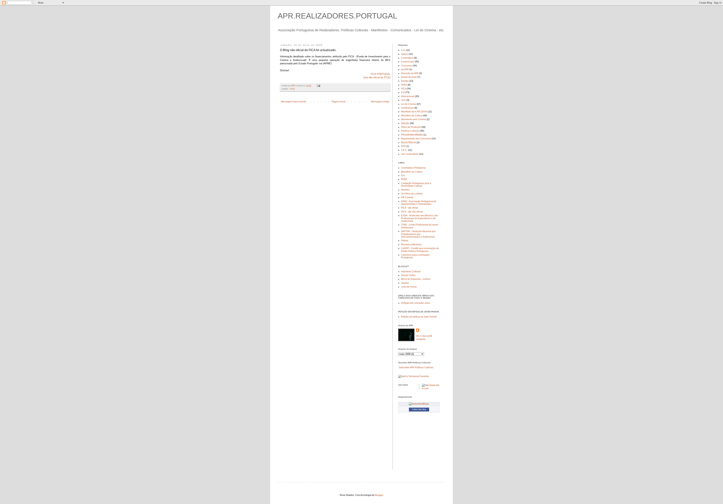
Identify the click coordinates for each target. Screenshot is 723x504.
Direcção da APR (410, 73)
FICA (292, 89)
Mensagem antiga (380, 101)
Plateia (404, 240)
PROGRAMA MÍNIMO (412, 134)
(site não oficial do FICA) (376, 77)
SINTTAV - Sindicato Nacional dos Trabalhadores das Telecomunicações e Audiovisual (418, 234)
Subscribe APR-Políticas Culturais (416, 367)
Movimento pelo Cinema (413, 119)
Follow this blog (419, 409)
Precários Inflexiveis (411, 244)
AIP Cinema (407, 197)
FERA (404, 85)
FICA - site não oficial (412, 211)
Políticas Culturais (410, 131)
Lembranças (407, 108)
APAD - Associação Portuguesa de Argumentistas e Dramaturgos (418, 202)
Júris (403, 100)
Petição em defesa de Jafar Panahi (419, 316)
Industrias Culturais (411, 271)
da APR (405, 69)
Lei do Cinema (408, 104)
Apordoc (405, 189)
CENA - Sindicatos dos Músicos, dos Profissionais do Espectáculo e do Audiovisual (419, 218)
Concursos (406, 65)
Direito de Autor (409, 77)
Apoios (404, 54)
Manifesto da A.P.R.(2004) (414, 111)
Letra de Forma (409, 286)
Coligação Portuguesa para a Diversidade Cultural (416, 184)
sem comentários (410, 154)
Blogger (379, 495)
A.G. (403, 50)
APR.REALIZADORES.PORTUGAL (337, 16)
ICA (403, 92)
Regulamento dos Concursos (416, 138)
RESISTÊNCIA (408, 142)
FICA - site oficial (409, 207)
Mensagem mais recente (293, 101)
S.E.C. (404, 150)
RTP (403, 146)
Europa (405, 81)
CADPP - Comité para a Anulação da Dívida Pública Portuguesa (420, 249)
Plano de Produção (411, 127)
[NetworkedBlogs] (419, 404)
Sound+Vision (408, 275)
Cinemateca (407, 58)
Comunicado (407, 61)
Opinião (405, 123)
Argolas (405, 283)
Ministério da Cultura (411, 115)
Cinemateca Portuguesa (413, 167)
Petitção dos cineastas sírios (415, 303)
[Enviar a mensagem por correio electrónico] (318, 85)
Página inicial (338, 101)
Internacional (407, 96)
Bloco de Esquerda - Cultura (415, 279)
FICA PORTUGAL (380, 74)
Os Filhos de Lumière (412, 193)
